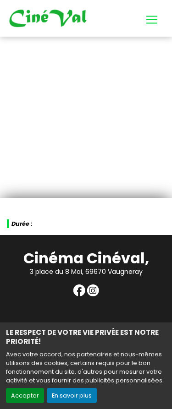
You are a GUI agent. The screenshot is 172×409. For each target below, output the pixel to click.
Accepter (25, 395)
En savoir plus (72, 395)
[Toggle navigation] (152, 20)
